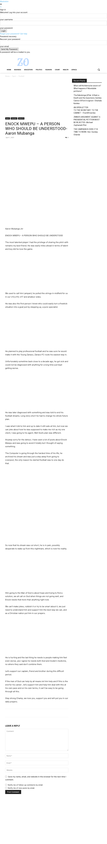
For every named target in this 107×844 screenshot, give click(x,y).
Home (7, 76)
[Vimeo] (96, 55)
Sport (14, 76)
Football (14, 118)
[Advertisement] (36, 98)
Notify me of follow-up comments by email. (25, 785)
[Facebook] (85, 55)
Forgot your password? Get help (13, 34)
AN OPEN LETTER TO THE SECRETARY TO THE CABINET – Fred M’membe (86, 110)
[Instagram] (89, 55)
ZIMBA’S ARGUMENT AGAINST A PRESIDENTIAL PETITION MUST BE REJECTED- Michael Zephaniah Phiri (87, 121)
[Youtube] (100, 55)
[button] (99, 70)
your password (6, 28)
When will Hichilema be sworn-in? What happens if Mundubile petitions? (87, 88)
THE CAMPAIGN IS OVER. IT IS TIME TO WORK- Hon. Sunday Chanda (86, 132)
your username (6, 19)
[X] (93, 55)
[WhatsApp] (25, 143)
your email (4, 46)
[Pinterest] (19, 143)
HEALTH (21, 118)
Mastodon (4, 1)
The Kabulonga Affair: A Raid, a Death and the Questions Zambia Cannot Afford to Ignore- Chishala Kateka (88, 99)
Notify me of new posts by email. (21, 788)
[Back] (1, 7)
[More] (32, 143)
